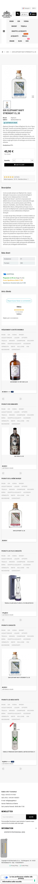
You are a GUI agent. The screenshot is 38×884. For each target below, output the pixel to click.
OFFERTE (24, 337)
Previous (3, 399)
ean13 (5, 119)
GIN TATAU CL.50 (19, 456)
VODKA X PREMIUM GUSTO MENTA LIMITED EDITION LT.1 (19, 752)
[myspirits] (6, 14)
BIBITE (13, 346)
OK (32, 817)
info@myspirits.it (11, 800)
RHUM (3, 334)
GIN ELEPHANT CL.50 (19, 530)
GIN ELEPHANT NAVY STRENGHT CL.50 (19, 677)
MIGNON (12, 340)
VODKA (14, 334)
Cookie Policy (24, 865)
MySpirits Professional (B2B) (14, 832)
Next (20, 399)
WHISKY (21, 334)
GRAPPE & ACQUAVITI (14, 343)
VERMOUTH (5, 346)
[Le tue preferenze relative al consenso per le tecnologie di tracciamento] (34, 880)
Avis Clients (2, 848)
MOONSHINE (5, 349)
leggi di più (20, 278)
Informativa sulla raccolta (12, 882)
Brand (5, 118)
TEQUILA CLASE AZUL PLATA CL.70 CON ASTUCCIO (19, 603)
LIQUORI (16, 337)
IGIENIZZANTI (16, 349)
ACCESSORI (27, 343)
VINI (27, 346)
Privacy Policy (14, 865)
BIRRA (3, 343)
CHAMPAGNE (21, 340)
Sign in (24, 14)
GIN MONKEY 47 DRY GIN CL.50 (19, 382)
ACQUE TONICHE (6, 337)
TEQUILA (4, 340)
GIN (9, 334)
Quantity (7, 160)
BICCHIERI (30, 340)
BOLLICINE (20, 346)
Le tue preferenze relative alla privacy (21, 877)
